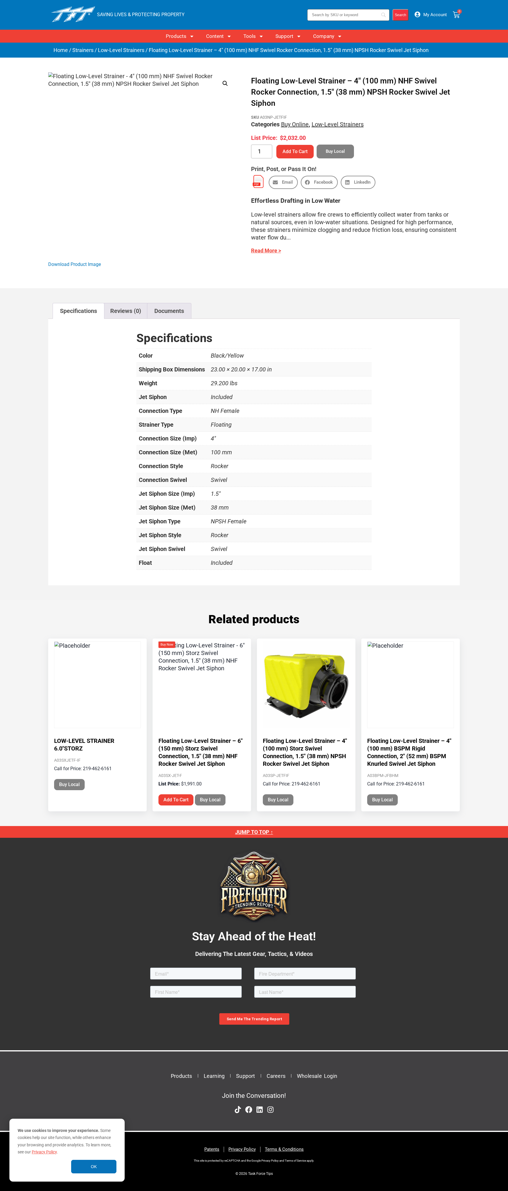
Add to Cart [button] (175, 800)
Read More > (266, 250)
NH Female (225, 410)
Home (61, 50)
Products (176, 36)
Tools (249, 36)
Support (284, 36)
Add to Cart (295, 151)
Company (323, 36)
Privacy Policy (44, 1152)
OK (94, 1166)
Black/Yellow (227, 355)
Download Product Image (74, 264)
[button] (225, 83)
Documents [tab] (169, 310)
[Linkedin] (259, 1109)
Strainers (82, 50)
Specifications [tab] (78, 310)
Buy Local (69, 784)
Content (215, 36)
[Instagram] (270, 1109)
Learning (214, 1076)
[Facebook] (248, 1109)
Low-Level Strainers (121, 50)
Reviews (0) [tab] (125, 310)
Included (222, 397)
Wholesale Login (317, 1076)
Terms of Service (295, 1160)
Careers (276, 1076)
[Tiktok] (237, 1109)
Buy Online (295, 124)
